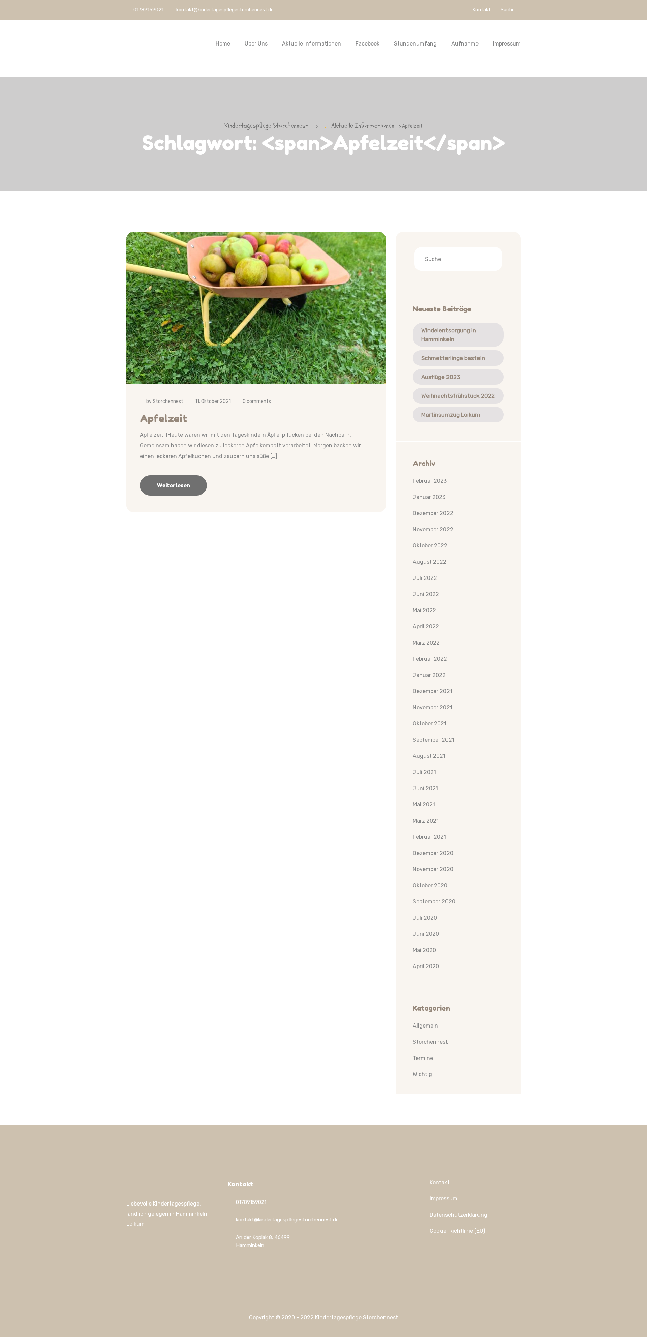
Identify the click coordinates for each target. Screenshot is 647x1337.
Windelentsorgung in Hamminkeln (448, 335)
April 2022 (426, 626)
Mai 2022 (424, 610)
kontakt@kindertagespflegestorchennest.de (225, 10)
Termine (423, 1058)
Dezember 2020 (433, 853)
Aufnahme (465, 43)
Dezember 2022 (433, 513)
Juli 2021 (424, 772)
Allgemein (425, 1025)
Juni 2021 (425, 788)
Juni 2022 (426, 594)
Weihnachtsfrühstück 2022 (458, 395)
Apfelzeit (163, 418)
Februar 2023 (430, 481)
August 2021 (429, 756)
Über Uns (256, 43)
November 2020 (433, 869)
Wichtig (422, 1074)
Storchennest (168, 401)
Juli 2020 (425, 918)
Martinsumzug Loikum (450, 414)
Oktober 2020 (430, 885)
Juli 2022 (425, 578)
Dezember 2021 (432, 691)
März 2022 (426, 643)
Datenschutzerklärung (458, 1215)
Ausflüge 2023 (440, 377)
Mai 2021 (424, 804)
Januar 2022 (429, 675)
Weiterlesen (173, 485)
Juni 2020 (426, 934)
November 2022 (433, 529)
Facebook (367, 43)
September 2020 (434, 901)
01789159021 (147, 10)
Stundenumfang (415, 43)
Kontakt (482, 10)
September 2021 (433, 740)
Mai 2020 (424, 950)
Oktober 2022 (430, 545)
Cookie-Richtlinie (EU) (457, 1231)
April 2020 (426, 966)
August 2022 (429, 562)
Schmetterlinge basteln (453, 358)
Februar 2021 (429, 837)
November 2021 (432, 707)
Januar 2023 (429, 497)
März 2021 (426, 821)
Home (223, 43)
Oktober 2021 (429, 723)
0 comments (257, 401)
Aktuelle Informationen (311, 43)
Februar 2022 (430, 659)
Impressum (507, 43)
